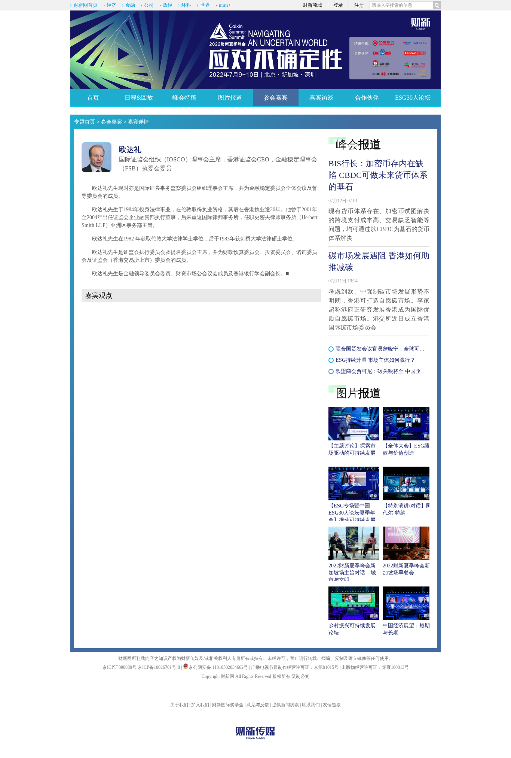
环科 (186, 5)
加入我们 (200, 704)
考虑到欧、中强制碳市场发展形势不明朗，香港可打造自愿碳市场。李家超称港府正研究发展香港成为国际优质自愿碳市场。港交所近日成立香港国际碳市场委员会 (378, 309)
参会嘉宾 (276, 97)
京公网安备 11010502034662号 (219, 667)
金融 (130, 5)
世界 (205, 5)
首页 (93, 97)
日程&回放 (139, 97)
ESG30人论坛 (413, 97)
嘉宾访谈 (321, 97)
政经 (167, 5)
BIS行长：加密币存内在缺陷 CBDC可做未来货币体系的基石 (378, 175)
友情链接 (332, 704)
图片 (358, 393)
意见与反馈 (258, 704)
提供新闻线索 (285, 704)
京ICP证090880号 (119, 667)
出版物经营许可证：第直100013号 (375, 667)
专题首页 (84, 122)
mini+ (225, 5)
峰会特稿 (184, 97)
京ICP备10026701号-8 (159, 667)
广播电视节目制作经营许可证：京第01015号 (295, 667)
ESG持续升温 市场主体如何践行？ (375, 360)
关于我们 (179, 704)
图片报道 (230, 97)
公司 (149, 5)
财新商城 (312, 5)
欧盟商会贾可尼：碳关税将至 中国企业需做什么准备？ (399, 371)
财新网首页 (85, 5)
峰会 (358, 144)
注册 (359, 5)
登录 (338, 5)
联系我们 (311, 704)
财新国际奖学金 (228, 704)
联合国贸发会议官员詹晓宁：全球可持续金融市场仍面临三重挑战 (411, 349)
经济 (111, 5)
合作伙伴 (367, 97)
